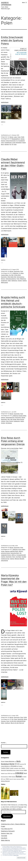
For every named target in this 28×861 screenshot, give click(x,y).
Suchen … (4, 742)
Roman (11, 421)
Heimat (23, 417)
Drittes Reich (17, 275)
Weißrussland (4, 282)
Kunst (11, 773)
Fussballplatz (16, 768)
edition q (13, 555)
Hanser (14, 770)
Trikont (4, 779)
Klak (8, 419)
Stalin (9, 280)
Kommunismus (20, 277)
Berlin (19, 761)
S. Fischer (24, 776)
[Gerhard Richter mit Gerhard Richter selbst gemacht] (5, 793)
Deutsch (3, 140)
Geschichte (17, 271)
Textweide (4, 835)
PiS (10, 144)
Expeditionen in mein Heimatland (13, 142)
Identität (6, 144)
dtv (12, 719)
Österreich (7, 781)
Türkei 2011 (11, 779)
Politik (22, 137)
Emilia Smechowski (11, 140)
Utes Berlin (4, 838)
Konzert (6, 773)
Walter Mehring (5, 840)
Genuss (23, 768)
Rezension (13, 776)
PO (12, 144)
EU (17, 140)
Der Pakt (11, 275)
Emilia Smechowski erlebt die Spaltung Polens (12, 40)
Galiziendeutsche (10, 417)
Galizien (3, 417)
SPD (2, 779)
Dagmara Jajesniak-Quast (11, 551)
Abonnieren (7, 816)
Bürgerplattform (16, 138)
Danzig (22, 138)
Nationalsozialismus (11, 278)
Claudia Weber (4, 275)
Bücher (11, 137)
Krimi (9, 773)
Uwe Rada (18, 556)
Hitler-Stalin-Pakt (11, 277)
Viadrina (24, 280)
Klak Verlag (13, 419)
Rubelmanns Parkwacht (8, 831)
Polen (19, 137)
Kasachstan (4, 419)
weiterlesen (4, 102)
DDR (18, 764)
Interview (21, 770)
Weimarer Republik (19, 558)
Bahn (15, 761)
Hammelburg (9, 770)
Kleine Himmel (20, 419)
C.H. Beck (21, 273)
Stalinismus (14, 280)
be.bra (20, 549)
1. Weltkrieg (15, 549)
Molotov (3, 278)
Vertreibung (9, 423)
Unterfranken (18, 779)
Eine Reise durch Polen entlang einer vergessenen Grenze (13, 441)
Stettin (22, 421)
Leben (15, 137)
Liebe (14, 773)
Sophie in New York (6, 833)
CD (16, 764)
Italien (25, 770)
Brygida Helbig (22, 415)
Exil (17, 766)
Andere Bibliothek (9, 761)
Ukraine (20, 280)
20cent (3, 761)
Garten (20, 768)
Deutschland (22, 764)
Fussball (11, 768)
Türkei (7, 779)
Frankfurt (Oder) (5, 768)
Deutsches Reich (15, 553)
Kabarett (2, 773)
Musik (25, 773)
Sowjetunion (4, 280)
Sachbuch (7, 723)
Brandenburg (5, 764)
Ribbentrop (23, 278)
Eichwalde (14, 766)
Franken (20, 766)
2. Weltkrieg (15, 273)
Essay (15, 719)
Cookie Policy (16, 855)
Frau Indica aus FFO (7, 828)
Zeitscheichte (4, 560)
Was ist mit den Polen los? (17, 723)
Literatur (3, 421)
